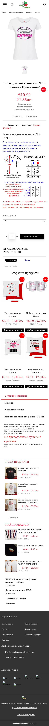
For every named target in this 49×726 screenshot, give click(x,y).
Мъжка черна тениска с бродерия (28, 469)
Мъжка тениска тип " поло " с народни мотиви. (30, 563)
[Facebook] (5, 663)
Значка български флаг (31, 546)
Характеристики (14, 409)
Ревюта (9, 402)
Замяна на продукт (32, 635)
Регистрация (7, 635)
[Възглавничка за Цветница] (12, 302)
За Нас (5, 629)
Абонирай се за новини (16, 598)
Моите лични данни (26, 715)
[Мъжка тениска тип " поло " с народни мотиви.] (11, 566)
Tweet (27, 260)
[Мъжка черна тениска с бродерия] (11, 473)
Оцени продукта (11, 266)
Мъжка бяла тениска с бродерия (27, 485)
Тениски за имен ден (16, 12)
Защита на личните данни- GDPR (24, 416)
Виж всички (10, 603)
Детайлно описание (16, 395)
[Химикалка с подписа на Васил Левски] (11, 534)
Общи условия (30, 624)
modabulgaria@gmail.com (23, 652)
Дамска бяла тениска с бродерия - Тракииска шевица (28, 501)
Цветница (29, 12)
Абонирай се (13, 518)
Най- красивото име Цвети (36, 314)
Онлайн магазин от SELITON (24, 723)
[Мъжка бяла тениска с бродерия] (11, 489)
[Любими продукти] (36, 4)
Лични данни (30, 629)
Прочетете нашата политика (24, 708)
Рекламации (7, 624)
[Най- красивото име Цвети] (36, 292)
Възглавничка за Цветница (12, 314)
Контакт (5, 640)
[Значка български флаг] (11, 550)
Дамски (37, 12)
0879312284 (19, 657)
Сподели (12, 260)
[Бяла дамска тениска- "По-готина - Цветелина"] (24, 61)
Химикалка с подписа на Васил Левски (30, 531)
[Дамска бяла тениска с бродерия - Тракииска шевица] (11, 505)
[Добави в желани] (44, 229)
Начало (4, 12)
